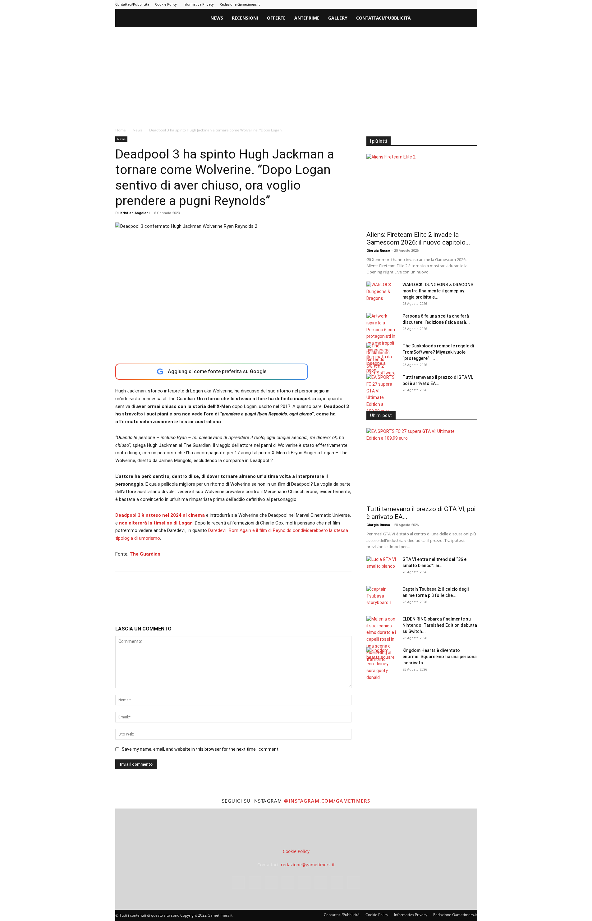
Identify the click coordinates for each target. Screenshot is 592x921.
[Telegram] (441, 4)
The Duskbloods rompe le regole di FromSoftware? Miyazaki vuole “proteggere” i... (438, 352)
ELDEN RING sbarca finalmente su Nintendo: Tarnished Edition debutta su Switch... (439, 625)
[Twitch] (452, 4)
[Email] (193, 595)
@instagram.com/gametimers (327, 801)
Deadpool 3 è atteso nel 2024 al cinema (160, 515)
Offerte (276, 18)
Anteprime (306, 18)
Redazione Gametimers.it (240, 4)
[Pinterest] (431, 4)
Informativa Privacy (198, 4)
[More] (221, 595)
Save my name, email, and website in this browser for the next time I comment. (200, 749)
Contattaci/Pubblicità (132, 4)
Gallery (337, 18)
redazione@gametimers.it (308, 865)
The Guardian (145, 554)
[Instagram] (410, 4)
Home (120, 130)
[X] (462, 4)
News (216, 18)
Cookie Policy (166, 4)
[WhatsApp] (164, 595)
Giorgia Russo (378, 251)
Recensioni (245, 18)
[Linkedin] (421, 4)
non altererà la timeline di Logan (156, 523)
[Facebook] (400, 4)
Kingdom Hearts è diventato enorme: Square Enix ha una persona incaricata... (439, 656)
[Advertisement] (296, 73)
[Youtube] (472, 4)
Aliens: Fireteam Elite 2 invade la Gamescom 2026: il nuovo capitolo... (418, 238)
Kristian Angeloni (134, 213)
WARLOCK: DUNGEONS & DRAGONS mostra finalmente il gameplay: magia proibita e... (437, 291)
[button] (469, 18)
